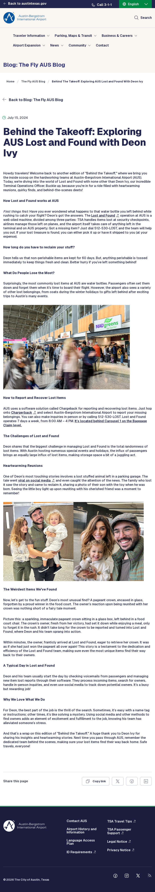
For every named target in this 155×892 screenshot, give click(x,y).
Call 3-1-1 (104, 4)
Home (10, 81)
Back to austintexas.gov (27, 3)
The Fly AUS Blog (33, 81)
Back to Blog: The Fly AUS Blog (35, 99)
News (54, 45)
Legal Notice (117, 841)
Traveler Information (29, 35)
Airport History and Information (81, 830)
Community (77, 45)
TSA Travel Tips (119, 821)
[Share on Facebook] (132, 781)
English (133, 4)
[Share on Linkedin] (146, 781)
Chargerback (21, 412)
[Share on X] (118, 781)
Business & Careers (117, 35)
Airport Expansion (27, 45)
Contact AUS (77, 821)
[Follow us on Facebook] (115, 876)
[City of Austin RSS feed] (149, 876)
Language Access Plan (81, 842)
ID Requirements (79, 852)
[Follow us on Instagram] (126, 876)
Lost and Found (103, 215)
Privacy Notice (119, 850)
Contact (102, 45)
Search (146, 18)
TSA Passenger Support (119, 831)
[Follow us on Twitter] (138, 876)
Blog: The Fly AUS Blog (34, 64)
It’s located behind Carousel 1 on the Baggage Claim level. (75, 423)
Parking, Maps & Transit (73, 35)
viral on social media (34, 480)
